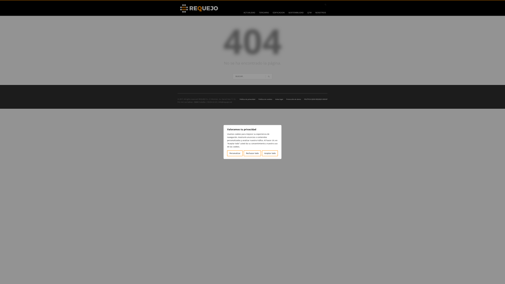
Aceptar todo (270, 153)
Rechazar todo (252, 153)
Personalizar (234, 153)
